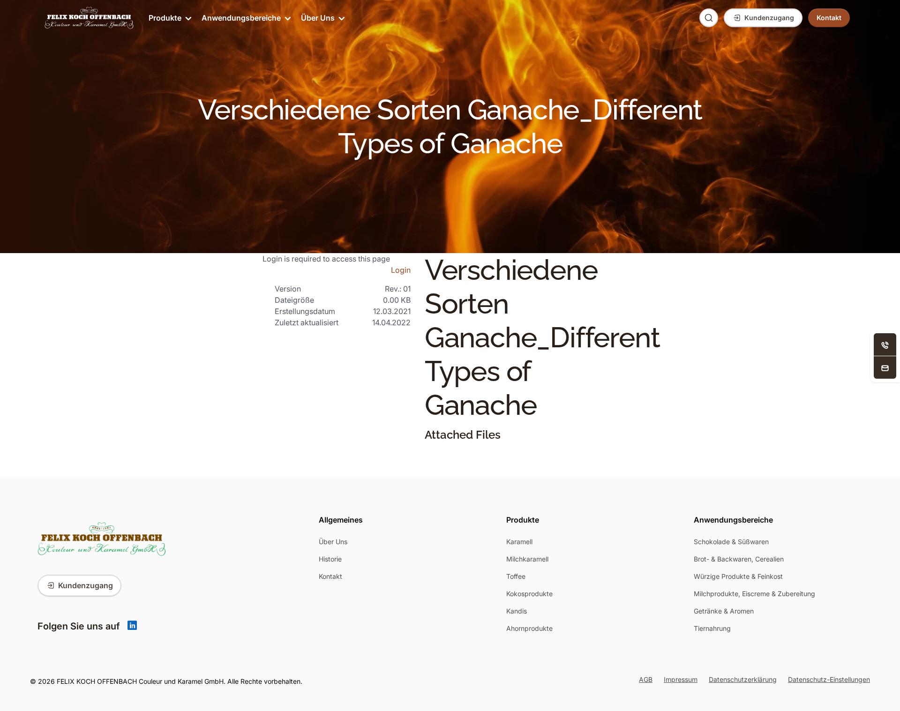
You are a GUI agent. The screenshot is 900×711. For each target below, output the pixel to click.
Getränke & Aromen (724, 611)
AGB (645, 679)
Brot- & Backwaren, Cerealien (739, 559)
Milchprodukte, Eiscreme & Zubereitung (754, 594)
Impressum (681, 679)
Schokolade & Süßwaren (731, 542)
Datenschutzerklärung (743, 679)
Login (401, 270)
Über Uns (318, 17)
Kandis (516, 611)
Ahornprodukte (529, 628)
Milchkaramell (527, 559)
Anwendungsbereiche (241, 17)
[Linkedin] (132, 626)
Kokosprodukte (529, 594)
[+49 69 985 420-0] (885, 344)
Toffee (515, 576)
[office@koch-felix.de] (885, 367)
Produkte (165, 17)
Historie (330, 559)
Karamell (519, 542)
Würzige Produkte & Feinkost (738, 576)
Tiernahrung (712, 628)
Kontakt (330, 576)
